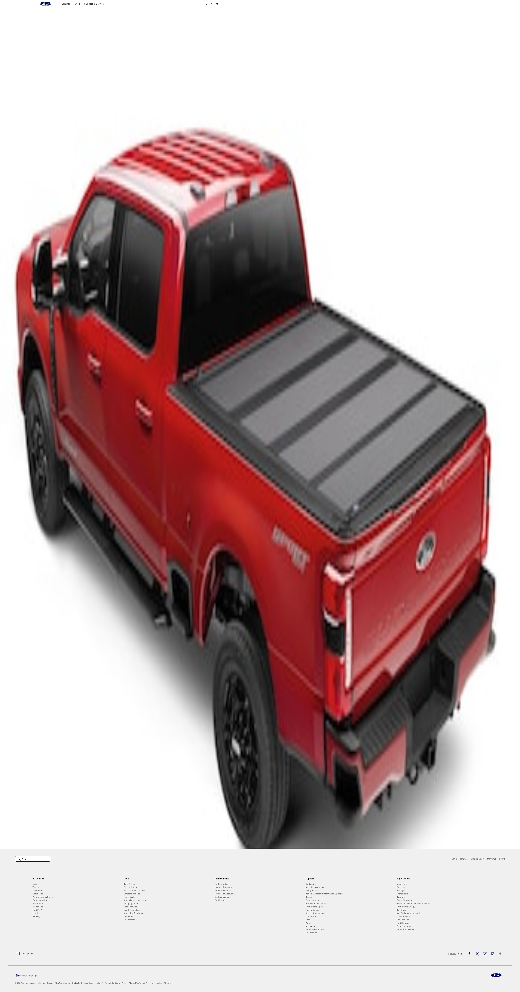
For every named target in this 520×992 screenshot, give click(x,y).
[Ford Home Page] (496, 975)
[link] (41, 983)
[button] (26, 975)
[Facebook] (470, 953)
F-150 (502, 858)
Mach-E (453, 858)
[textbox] (32, 859)
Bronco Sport (477, 858)
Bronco (464, 858)
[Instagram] (492, 953)
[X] (477, 953)
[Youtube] (485, 953)
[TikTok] (500, 953)
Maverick (491, 858)
